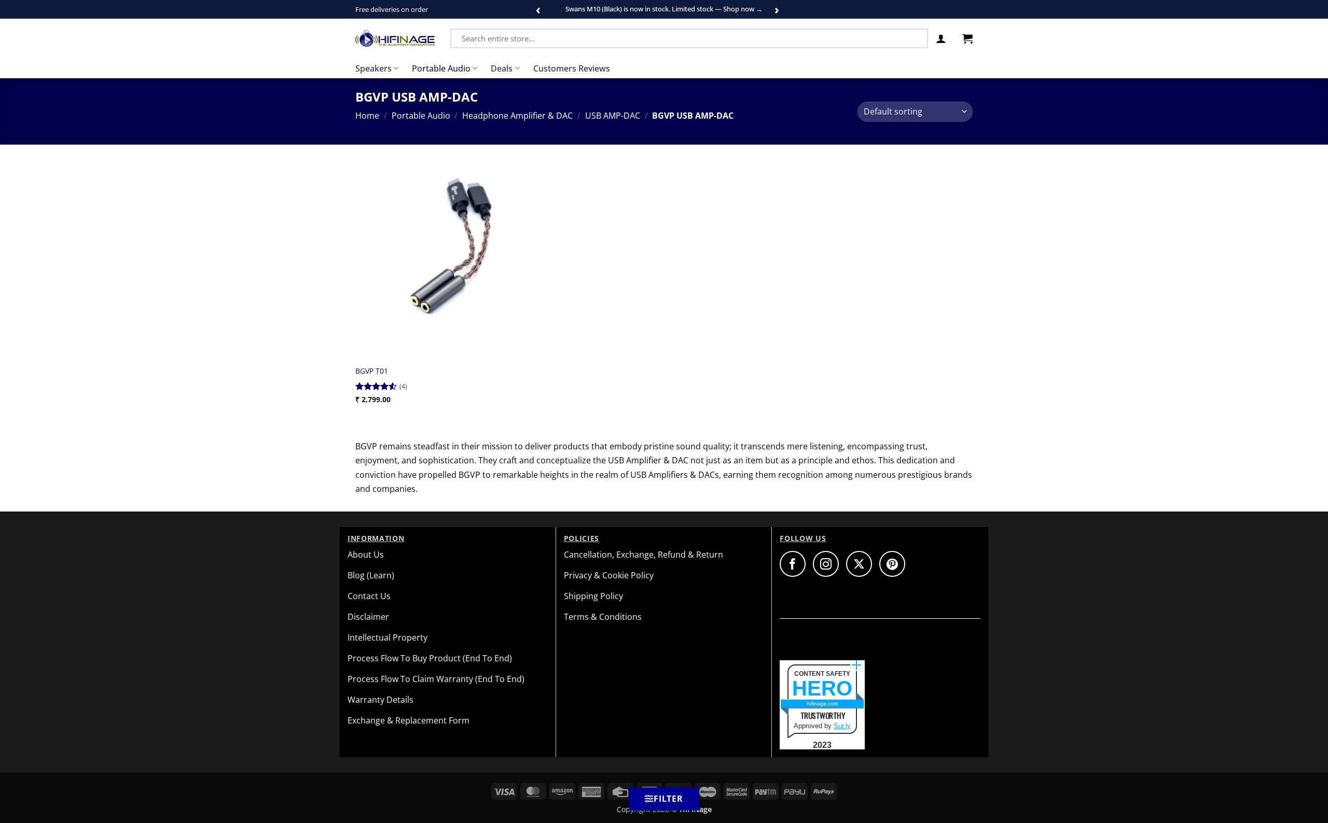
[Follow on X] (859, 564)
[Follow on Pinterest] (892, 564)
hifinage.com (822, 703)
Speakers (373, 68)
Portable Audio (441, 68)
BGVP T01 (371, 371)
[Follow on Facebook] (793, 564)
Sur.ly (842, 726)
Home (367, 115)
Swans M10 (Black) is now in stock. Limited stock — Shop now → (664, 8)
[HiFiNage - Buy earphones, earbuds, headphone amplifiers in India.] (395, 38)
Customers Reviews (571, 68)
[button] (941, 38)
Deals (502, 68)
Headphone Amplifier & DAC (517, 115)
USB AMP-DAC (612, 115)
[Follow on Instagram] (826, 564)
